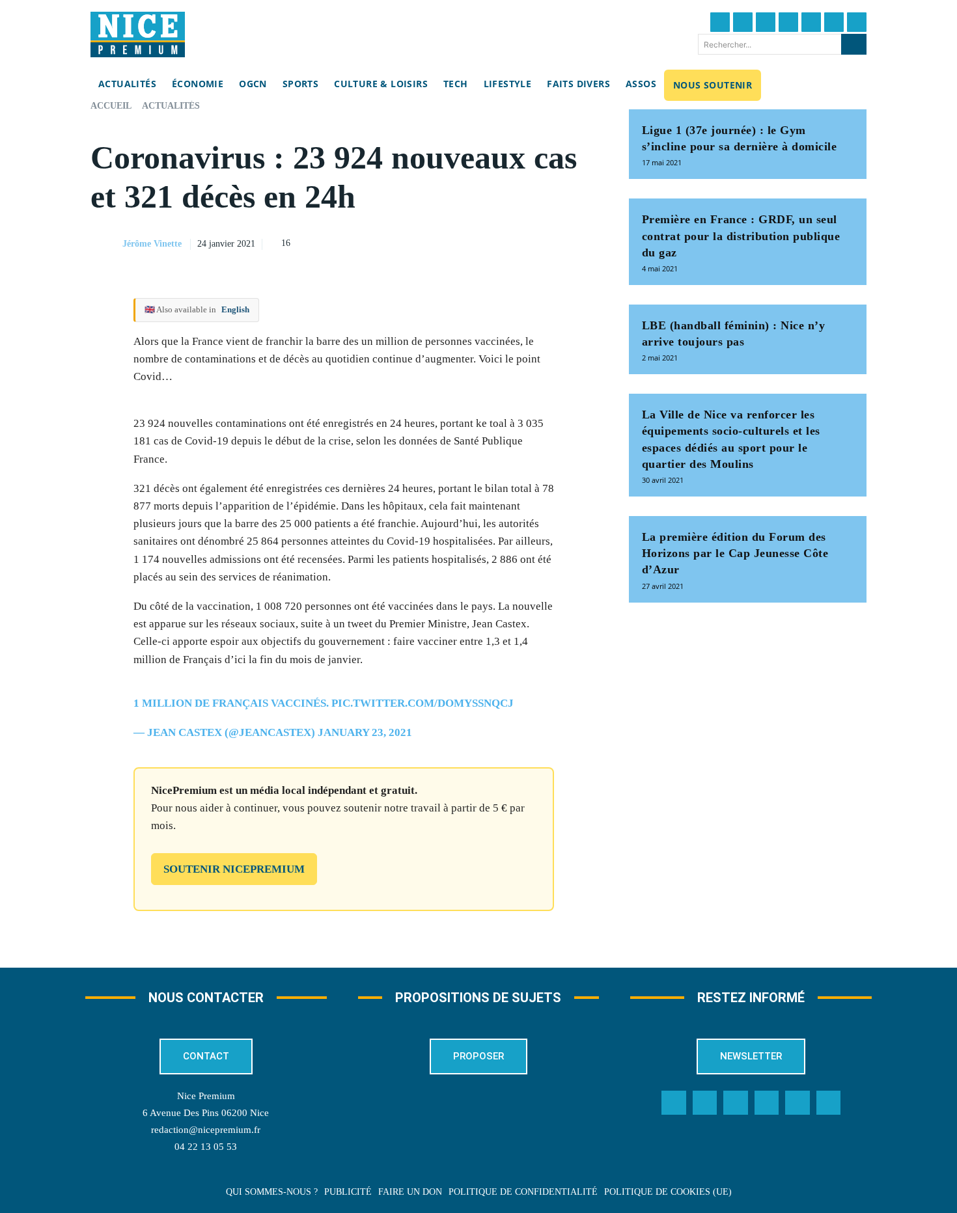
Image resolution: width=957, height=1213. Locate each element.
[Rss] (828, 1103)
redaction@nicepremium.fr (205, 1129)
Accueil (111, 106)
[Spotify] (797, 1103)
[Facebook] (720, 22)
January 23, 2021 (365, 732)
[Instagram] (765, 22)
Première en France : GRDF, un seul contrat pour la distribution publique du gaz (741, 235)
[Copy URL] (465, 242)
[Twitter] (743, 22)
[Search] (854, 44)
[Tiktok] (811, 22)
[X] (525, 242)
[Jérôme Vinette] (105, 244)
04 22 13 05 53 (205, 1146)
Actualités (171, 106)
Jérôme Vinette (152, 244)
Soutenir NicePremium (234, 869)
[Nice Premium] (137, 34)
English (235, 309)
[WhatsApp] (555, 242)
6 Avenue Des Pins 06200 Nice (206, 1113)
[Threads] (788, 22)
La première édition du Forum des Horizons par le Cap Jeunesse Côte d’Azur (735, 553)
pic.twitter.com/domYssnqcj (422, 703)
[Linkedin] (834, 22)
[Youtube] (857, 22)
